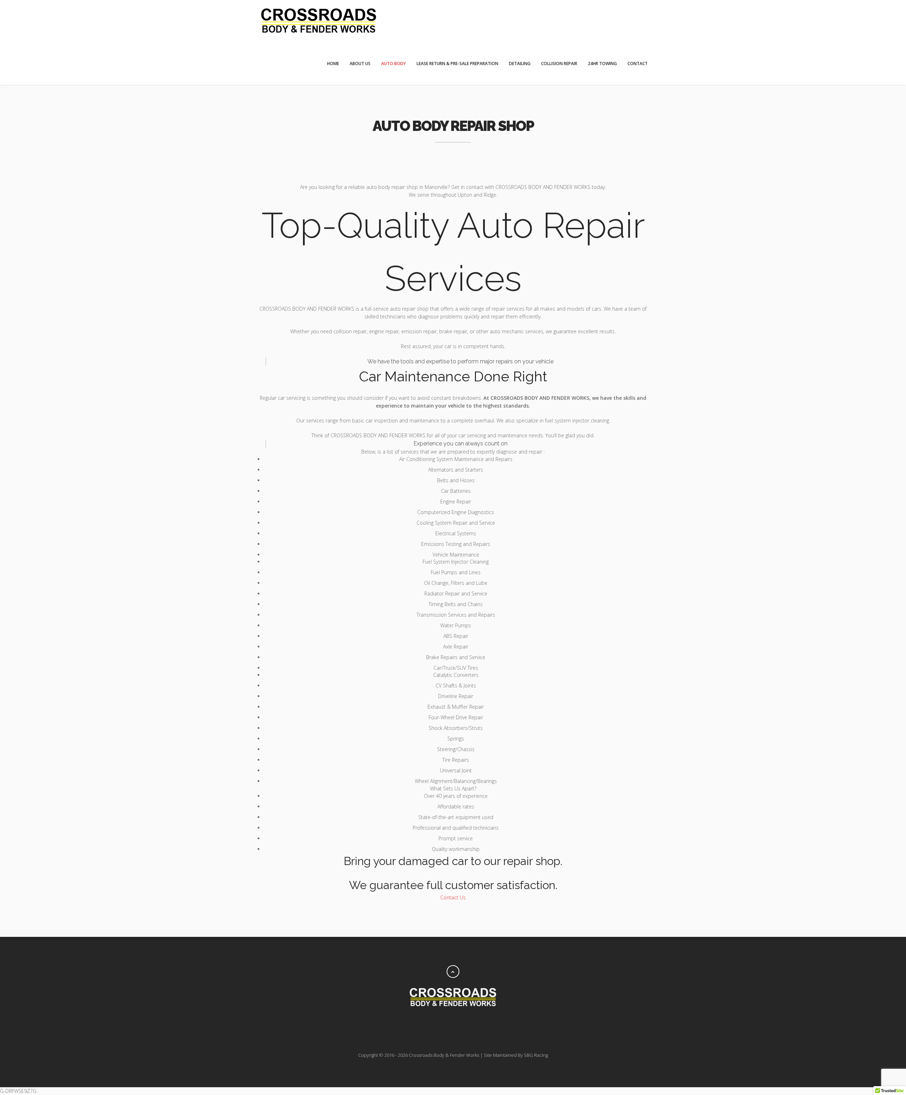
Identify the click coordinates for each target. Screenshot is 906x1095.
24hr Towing (602, 63)
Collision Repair (559, 63)
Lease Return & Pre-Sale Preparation (457, 63)
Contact (637, 63)
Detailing (520, 63)
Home (333, 63)
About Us (360, 63)
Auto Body (393, 63)
